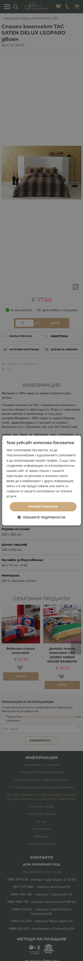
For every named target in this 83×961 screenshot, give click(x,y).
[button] (41, 517)
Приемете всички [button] (43, 507)
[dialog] (41, 480)
